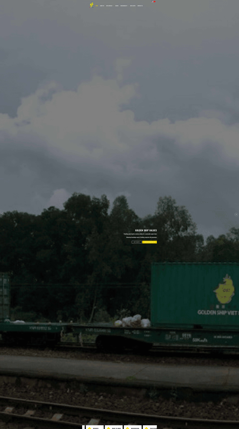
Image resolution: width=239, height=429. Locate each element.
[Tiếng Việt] (154, 1)
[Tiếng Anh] (152, 1)
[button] (236, 214)
